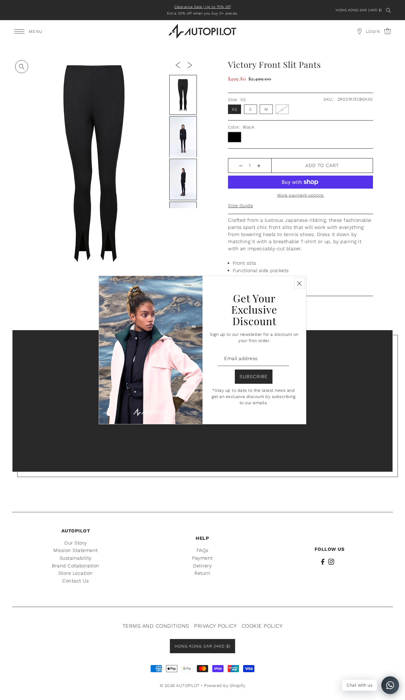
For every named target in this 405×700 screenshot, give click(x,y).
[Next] (189, 65)
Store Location (75, 573)
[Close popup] (299, 282)
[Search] (388, 10)
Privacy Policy (215, 626)
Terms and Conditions (155, 626)
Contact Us (75, 581)
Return (202, 573)
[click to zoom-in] (21, 66)
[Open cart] (360, 31)
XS (234, 109)
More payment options (300, 195)
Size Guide (240, 205)
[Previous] (177, 65)
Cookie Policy (262, 626)
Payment (202, 558)
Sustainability (76, 558)
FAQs (202, 550)
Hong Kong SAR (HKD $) (359, 10)
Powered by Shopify (224, 685)
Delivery (202, 566)
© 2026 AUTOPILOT (180, 685)
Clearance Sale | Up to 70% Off (202, 7)
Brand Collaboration (75, 566)
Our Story (75, 543)
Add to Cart (322, 165)
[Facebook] (322, 561)
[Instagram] (331, 561)
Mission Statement (75, 550)
